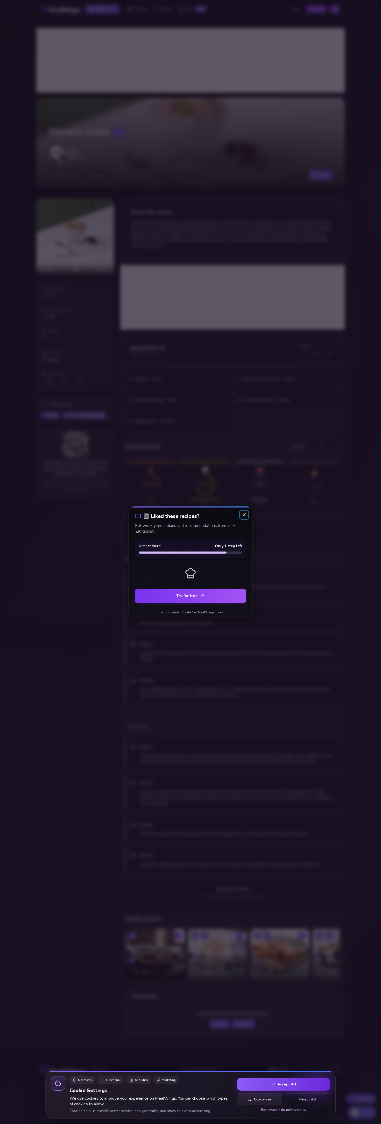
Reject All (307, 1099)
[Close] (244, 515)
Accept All (286, 1084)
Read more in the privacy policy (283, 1110)
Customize (262, 1099)
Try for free (186, 596)
